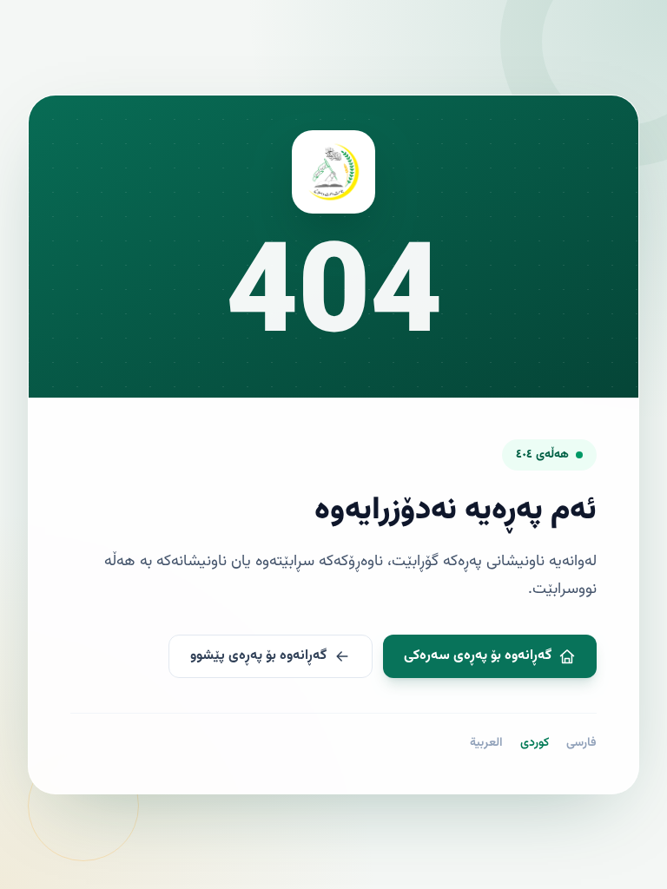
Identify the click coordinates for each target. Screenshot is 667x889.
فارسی (581, 743)
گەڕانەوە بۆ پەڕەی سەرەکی (477, 656)
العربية (486, 743)
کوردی (534, 743)
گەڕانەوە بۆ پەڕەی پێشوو (258, 656)
